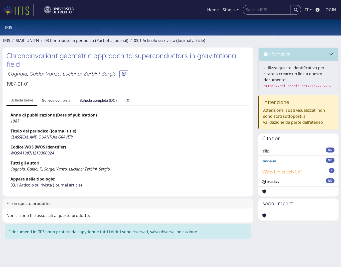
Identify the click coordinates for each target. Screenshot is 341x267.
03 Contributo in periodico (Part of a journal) (86, 40)
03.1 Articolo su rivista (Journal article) (169, 40)
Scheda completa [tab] (56, 100)
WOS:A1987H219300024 (32, 153)
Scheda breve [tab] (21, 99)
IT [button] (307, 9)
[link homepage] (18, 10)
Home (213, 9)
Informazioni (279, 54)
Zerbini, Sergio (99, 73)
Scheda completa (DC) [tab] (98, 100)
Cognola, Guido (24, 73)
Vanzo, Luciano (62, 73)
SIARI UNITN (27, 40)
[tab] (128, 100)
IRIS (6, 40)
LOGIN (330, 9)
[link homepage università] (58, 10)
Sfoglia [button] (229, 9)
